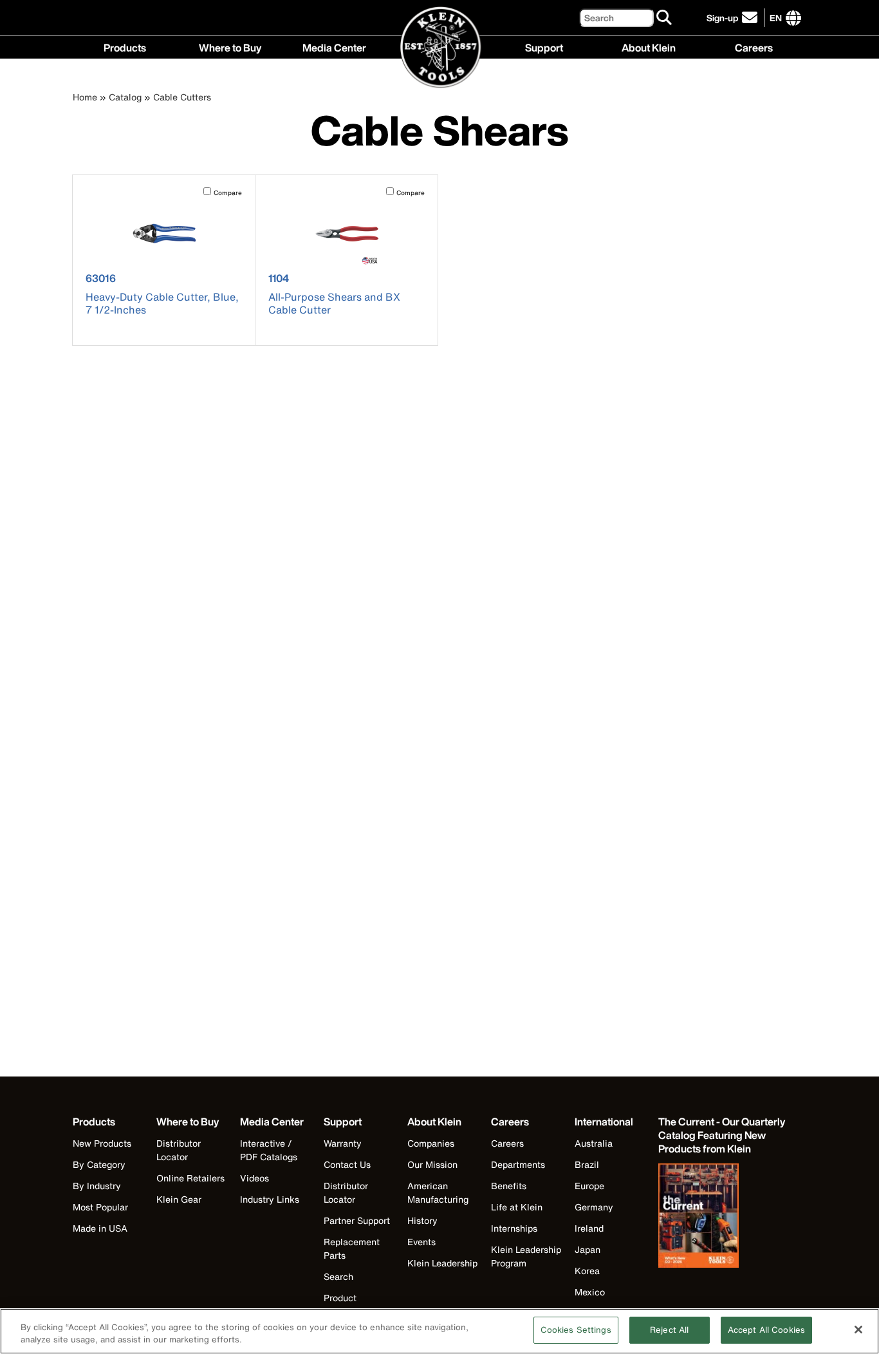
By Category (99, 1164)
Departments (518, 1164)
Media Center (334, 46)
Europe (589, 1185)
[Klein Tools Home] (440, 48)
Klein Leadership (442, 1263)
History (422, 1220)
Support (544, 46)
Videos (254, 1178)
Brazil (587, 1164)
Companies (430, 1143)
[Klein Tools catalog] (722, 1216)
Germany (594, 1207)
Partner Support (357, 1220)
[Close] (858, 1329)
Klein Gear (178, 1199)
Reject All (669, 1330)
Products (125, 46)
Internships (514, 1228)
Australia (594, 1143)
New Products (102, 1143)
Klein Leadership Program (526, 1256)
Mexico (590, 1292)
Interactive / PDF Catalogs (268, 1149)
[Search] (665, 18)
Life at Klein (516, 1207)
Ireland (589, 1228)
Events (421, 1241)
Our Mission (432, 1164)
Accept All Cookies (766, 1330)
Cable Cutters (182, 97)
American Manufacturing (437, 1192)
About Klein (649, 46)
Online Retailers (190, 1178)
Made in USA (100, 1228)
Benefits (508, 1185)
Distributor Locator (178, 1149)
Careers (754, 46)
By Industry (97, 1185)
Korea (587, 1270)
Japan (587, 1249)
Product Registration (349, 1304)
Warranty (343, 1143)
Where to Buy (230, 46)
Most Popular (100, 1207)
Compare (228, 193)
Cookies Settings (576, 1330)
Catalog (125, 97)
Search (338, 1276)
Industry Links (269, 1199)
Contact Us (347, 1164)
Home (85, 97)
